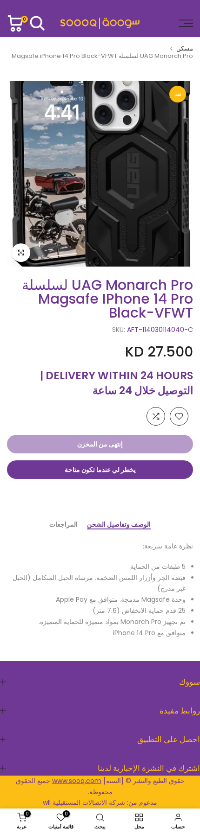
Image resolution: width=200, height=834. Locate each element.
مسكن (184, 48)
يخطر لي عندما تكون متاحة (100, 469)
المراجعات (63, 525)
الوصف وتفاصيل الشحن (119, 525)
